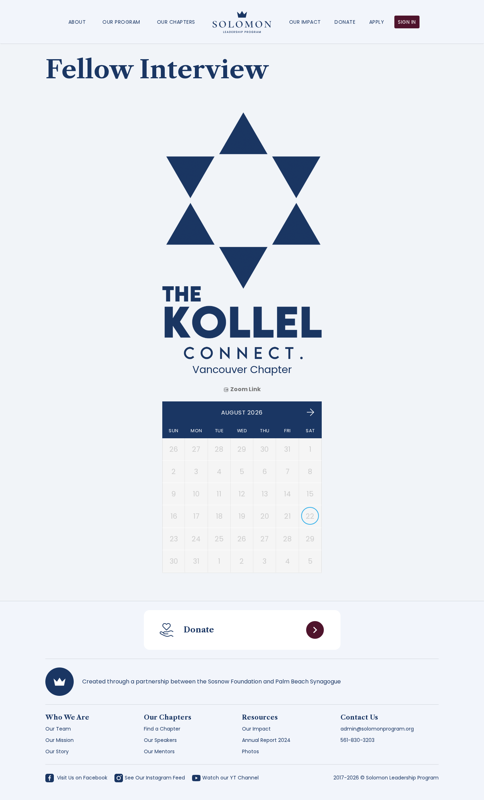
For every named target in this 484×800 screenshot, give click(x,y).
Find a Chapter (162, 728)
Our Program (121, 22)
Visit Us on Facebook (81, 777)
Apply (376, 22)
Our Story (57, 751)
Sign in (407, 22)
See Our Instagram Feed (155, 777)
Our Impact (305, 22)
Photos (250, 751)
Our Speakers (160, 740)
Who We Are (67, 717)
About (77, 22)
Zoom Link (245, 389)
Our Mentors (159, 751)
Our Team (58, 728)
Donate (344, 22)
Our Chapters (176, 22)
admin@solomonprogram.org (377, 728)
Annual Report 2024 (266, 740)
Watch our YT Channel (230, 777)
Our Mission (59, 740)
